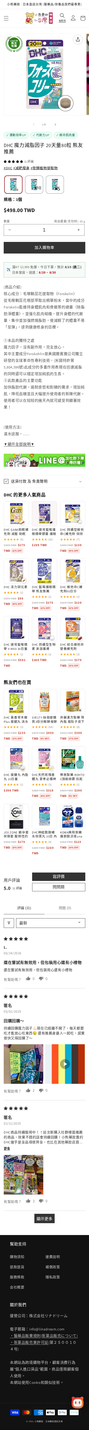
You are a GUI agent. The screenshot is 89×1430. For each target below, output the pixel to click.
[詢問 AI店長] (77, 1402)
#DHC (8, 168)
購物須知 (17, 1257)
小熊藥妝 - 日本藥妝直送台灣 (49, 1421)
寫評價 (59, 876)
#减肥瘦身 (21, 168)
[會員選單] (72, 18)
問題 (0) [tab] (65, 908)
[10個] (34, 184)
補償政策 (52, 1267)
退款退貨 (17, 1267)
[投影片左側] (33, 124)
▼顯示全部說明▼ (19, 444)
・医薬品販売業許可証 (29, 1342)
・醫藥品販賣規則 (25, 1335)
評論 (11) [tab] (24, 908)
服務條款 (17, 1277)
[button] (6, 18)
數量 (7, 221)
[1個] (13, 184)
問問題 (59, 887)
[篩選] (9, 923)
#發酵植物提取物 (44, 168)
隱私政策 (52, 1277)
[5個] (55, 184)
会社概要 (17, 1287)
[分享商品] (78, 39)
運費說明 (52, 1257)
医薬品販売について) (60, 1335)
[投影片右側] (55, 124)
